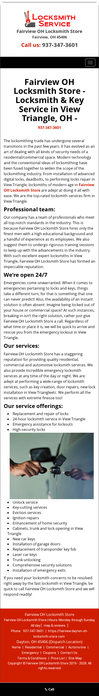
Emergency (30, 653)
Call (50, 689)
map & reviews (55, 625)
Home (16, 647)
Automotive (77, 647)
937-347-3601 (60, 45)
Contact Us (69, 653)
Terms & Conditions (32, 658)
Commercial (55, 647)
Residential (33, 647)
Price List (58, 658)
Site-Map (75, 658)
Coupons (49, 653)
